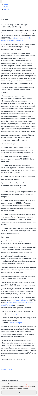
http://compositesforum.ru (19, 300)
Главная (6, 4)
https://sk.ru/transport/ (15, 323)
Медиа (6, 7)
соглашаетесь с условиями (24, 384)
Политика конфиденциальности (10, 378)
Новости (6, 9)
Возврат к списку (6, 369)
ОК (19, 392)
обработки (26, 386)
